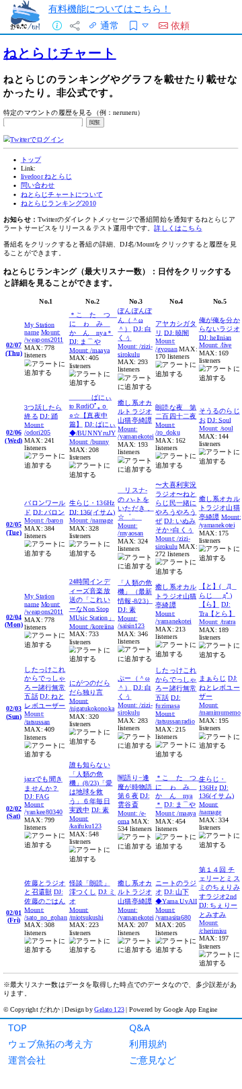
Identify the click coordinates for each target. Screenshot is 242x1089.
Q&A (139, 1027)
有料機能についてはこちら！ (109, 8)
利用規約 (148, 1043)
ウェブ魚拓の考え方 (50, 1043)
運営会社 (27, 1059)
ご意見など (152, 1059)
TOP (17, 1027)
